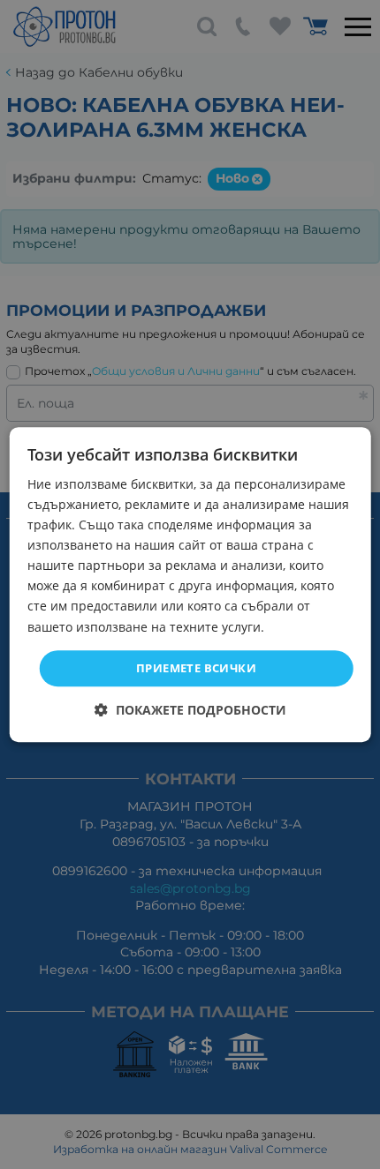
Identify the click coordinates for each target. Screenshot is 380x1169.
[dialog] (190, 585)
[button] (190, 710)
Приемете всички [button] (196, 668)
